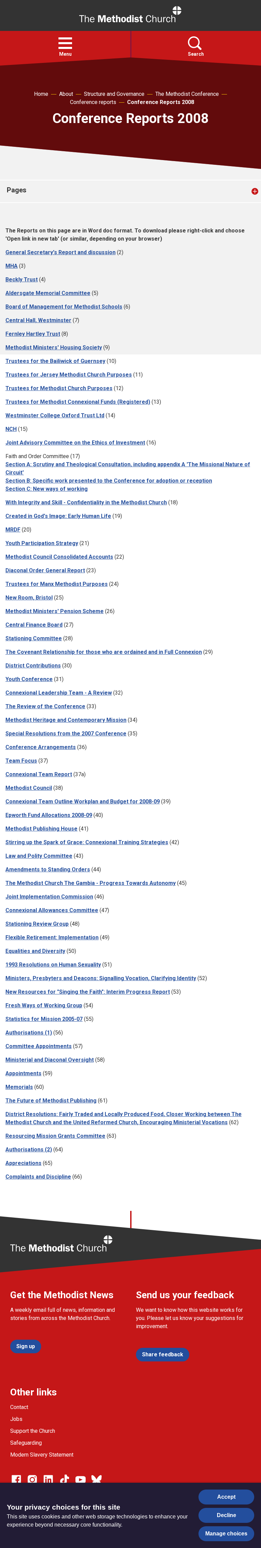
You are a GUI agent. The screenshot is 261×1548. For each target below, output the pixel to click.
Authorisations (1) (28, 1032)
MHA (11, 266)
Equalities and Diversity (35, 951)
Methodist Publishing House (41, 828)
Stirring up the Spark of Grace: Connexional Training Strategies (86, 842)
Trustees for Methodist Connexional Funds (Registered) (77, 402)
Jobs (16, 1419)
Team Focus (21, 761)
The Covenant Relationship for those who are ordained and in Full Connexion (103, 652)
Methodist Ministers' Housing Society (53, 347)
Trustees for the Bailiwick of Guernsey (55, 361)
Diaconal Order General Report (45, 570)
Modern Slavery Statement (41, 1454)
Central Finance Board (34, 625)
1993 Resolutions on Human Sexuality (53, 964)
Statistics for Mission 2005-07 (44, 1019)
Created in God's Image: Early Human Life (58, 516)
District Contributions (33, 665)
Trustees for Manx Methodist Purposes (56, 584)
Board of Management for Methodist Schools (63, 306)
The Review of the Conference (45, 706)
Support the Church (32, 1431)
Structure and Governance (114, 94)
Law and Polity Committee (38, 856)
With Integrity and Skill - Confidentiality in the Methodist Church (86, 502)
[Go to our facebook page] (16, 1480)
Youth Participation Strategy (41, 543)
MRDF (12, 529)
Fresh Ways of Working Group (43, 1005)
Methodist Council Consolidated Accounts (59, 557)
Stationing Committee (33, 638)
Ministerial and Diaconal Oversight (49, 1060)
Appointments (23, 1073)
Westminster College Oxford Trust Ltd (54, 415)
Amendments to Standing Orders (47, 869)
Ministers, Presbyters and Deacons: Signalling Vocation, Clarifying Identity (100, 978)
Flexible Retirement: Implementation (52, 937)
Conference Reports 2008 (160, 102)
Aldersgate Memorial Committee (47, 293)
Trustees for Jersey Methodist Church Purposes (68, 374)
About (66, 94)
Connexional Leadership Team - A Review (58, 693)
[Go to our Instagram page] (32, 1480)
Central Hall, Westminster (38, 320)
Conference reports (93, 102)
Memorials (19, 1087)
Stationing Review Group (37, 924)
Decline (226, 1515)
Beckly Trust (21, 279)
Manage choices (226, 1533)
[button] (65, 43)
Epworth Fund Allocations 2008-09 (48, 815)
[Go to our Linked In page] (48, 1480)
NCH (11, 429)
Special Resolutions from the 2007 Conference (65, 733)
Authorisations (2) (28, 1149)
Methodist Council (28, 788)
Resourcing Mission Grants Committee (55, 1136)
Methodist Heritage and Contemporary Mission (65, 720)
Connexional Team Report (38, 774)
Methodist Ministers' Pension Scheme (54, 611)
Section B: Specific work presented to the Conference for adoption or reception (108, 480)
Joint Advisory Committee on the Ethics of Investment (75, 442)
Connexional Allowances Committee (51, 910)
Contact (19, 1407)
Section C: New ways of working (46, 489)
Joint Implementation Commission (49, 896)
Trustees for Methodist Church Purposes (58, 388)
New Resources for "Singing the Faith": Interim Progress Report (87, 992)
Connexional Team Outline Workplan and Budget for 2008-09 (82, 801)
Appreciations (23, 1163)
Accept (226, 1497)
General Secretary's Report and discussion (60, 252)
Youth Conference (29, 679)
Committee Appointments (38, 1046)
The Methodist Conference (187, 94)
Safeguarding (26, 1443)
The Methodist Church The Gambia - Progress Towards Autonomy (90, 883)
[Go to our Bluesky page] (96, 1480)
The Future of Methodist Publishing (51, 1100)
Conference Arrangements (40, 747)
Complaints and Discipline (38, 1176)
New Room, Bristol (29, 597)
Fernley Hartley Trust (32, 334)
